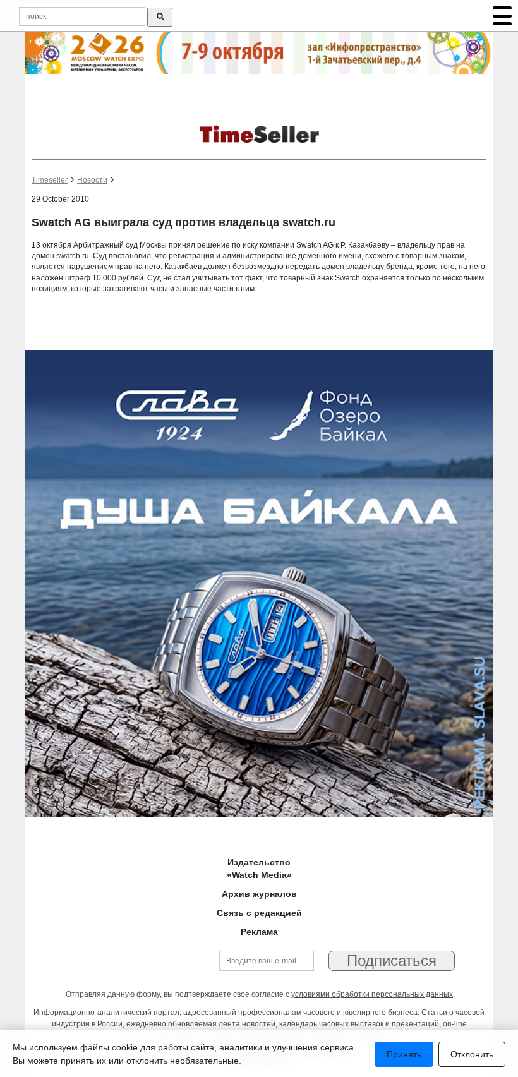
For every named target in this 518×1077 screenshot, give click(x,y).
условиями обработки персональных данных (372, 994)
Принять (404, 1054)
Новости (92, 180)
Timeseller (50, 180)
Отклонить (471, 1054)
